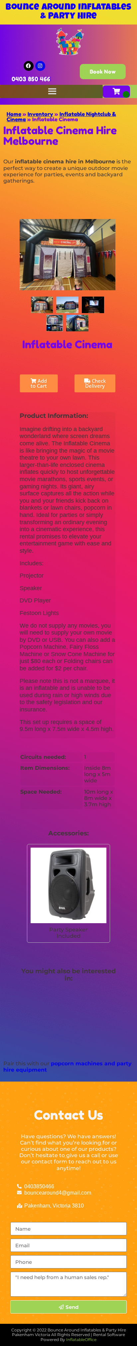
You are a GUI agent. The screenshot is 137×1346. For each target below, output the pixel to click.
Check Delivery (95, 383)
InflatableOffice (81, 1339)
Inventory (40, 114)
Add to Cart (39, 383)
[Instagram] (40, 66)
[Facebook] (29, 66)
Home (14, 114)
